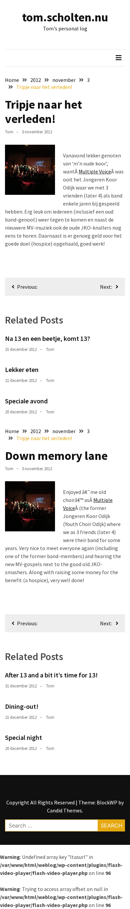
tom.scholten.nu (65, 17)
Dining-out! (21, 706)
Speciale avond (26, 401)
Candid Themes (64, 810)
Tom (9, 132)
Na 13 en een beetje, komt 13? (47, 338)
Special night (23, 737)
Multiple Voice (95, 171)
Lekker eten (22, 369)
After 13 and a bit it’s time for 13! (51, 675)
